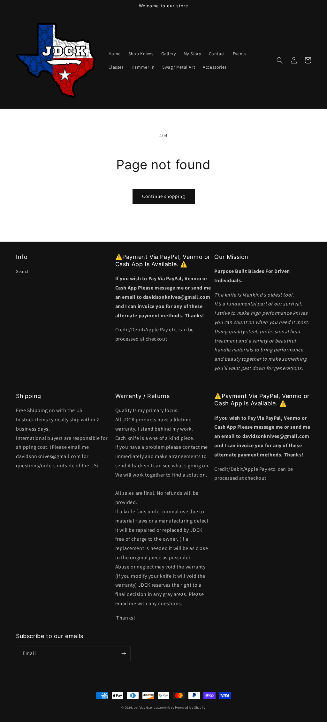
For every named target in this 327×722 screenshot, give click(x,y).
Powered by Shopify (190, 707)
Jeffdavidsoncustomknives (154, 707)
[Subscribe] (124, 653)
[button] (280, 60)
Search (23, 271)
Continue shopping (163, 196)
